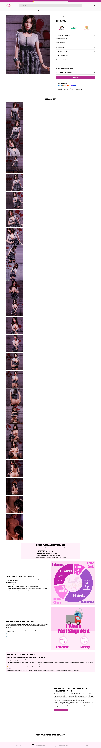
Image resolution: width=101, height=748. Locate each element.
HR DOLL (57, 15)
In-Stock (25, 10)
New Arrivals (49, 10)
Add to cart (75, 77)
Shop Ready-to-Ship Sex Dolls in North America (17, 634)
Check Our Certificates (61, 710)
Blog (83, 10)
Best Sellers (31, 10)
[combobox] (50, 5)
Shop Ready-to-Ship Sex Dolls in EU (14, 636)
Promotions (19, 10)
